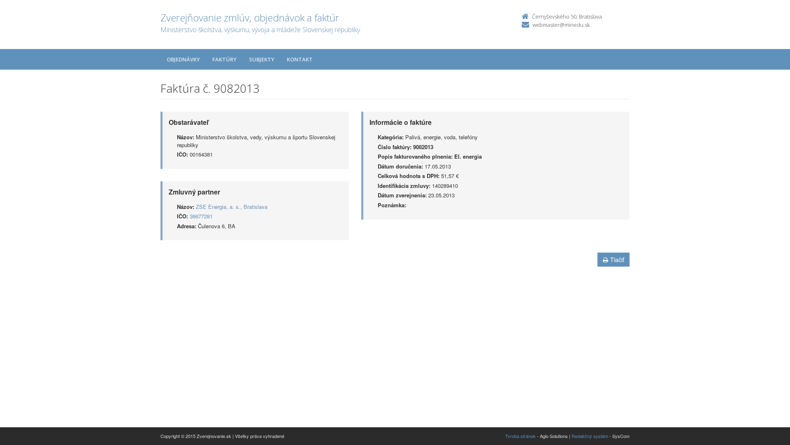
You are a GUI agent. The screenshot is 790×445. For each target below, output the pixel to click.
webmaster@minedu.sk (561, 24)
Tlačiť (617, 259)
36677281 (201, 216)
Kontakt (300, 59)
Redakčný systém (590, 436)
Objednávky (183, 59)
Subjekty (261, 59)
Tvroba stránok (520, 436)
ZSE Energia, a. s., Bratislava (231, 207)
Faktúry (224, 59)
